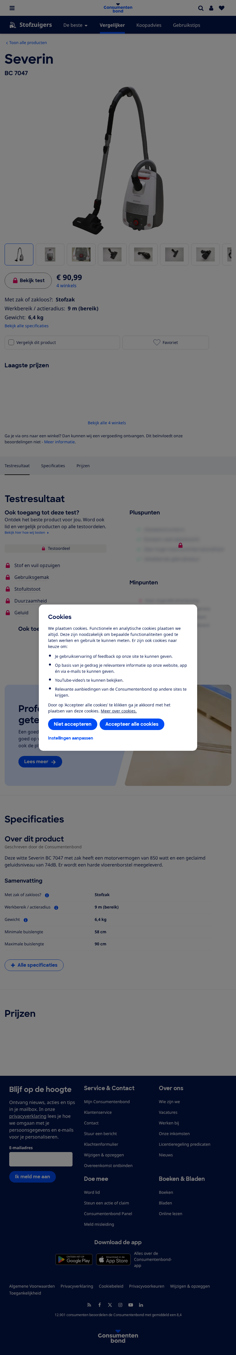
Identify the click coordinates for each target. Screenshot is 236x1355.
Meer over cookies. (119, 711)
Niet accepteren (73, 724)
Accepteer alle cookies (132, 724)
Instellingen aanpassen (70, 738)
